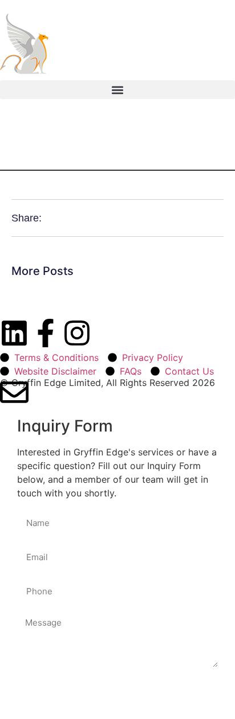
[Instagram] (77, 333)
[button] (117, 89)
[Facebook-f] (45, 333)
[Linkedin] (14, 333)
